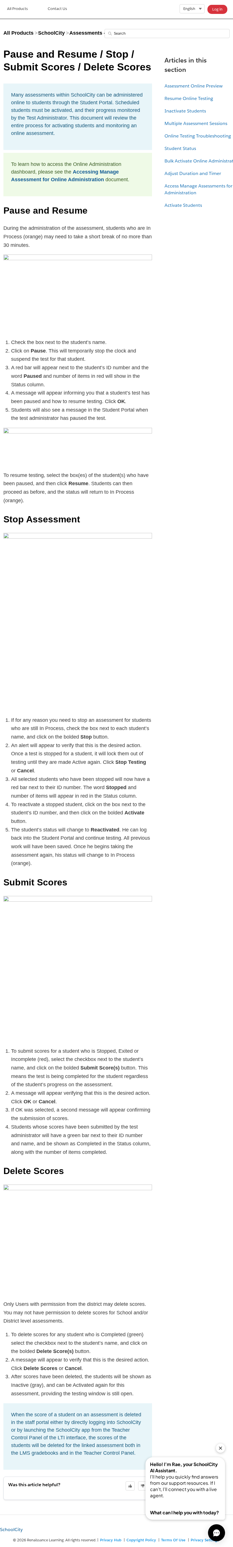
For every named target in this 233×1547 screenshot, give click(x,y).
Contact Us (57, 8)
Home (17, 9)
